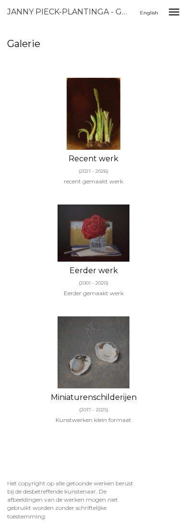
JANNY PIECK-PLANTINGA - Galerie (71, 11)
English (149, 13)
